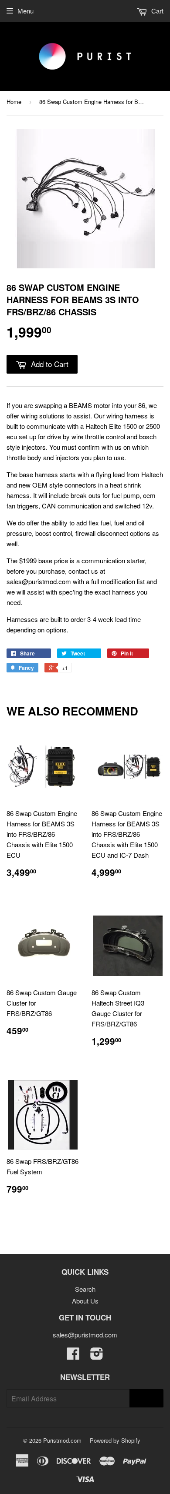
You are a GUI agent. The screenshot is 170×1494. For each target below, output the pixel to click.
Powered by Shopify (115, 1440)
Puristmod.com (62, 1440)
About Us (85, 1300)
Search (85, 1288)
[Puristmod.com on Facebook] (73, 1355)
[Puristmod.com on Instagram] (96, 1355)
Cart (156, 10)
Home (14, 101)
